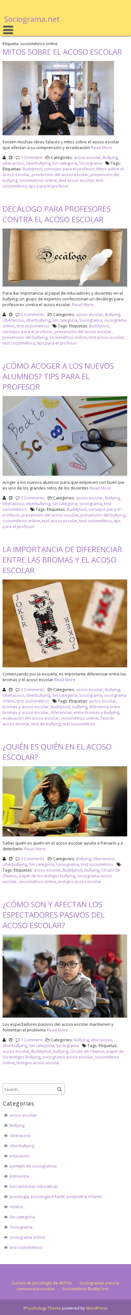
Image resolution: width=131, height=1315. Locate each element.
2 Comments (33, 314)
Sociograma (90, 163)
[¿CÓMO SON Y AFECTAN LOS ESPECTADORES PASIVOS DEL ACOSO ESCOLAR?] (65, 1017)
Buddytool (32, 169)
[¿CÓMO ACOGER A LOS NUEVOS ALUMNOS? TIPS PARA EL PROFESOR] (65, 475)
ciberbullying (38, 163)
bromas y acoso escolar (26, 706)
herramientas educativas (34, 1186)
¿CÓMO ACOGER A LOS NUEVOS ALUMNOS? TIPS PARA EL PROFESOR (58, 376)
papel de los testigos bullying (47, 876)
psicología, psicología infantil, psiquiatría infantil (55, 1196)
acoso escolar (87, 157)
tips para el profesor (49, 186)
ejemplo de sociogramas (33, 1166)
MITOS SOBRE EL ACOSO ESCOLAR (62, 51)
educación (20, 1156)
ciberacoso (13, 163)
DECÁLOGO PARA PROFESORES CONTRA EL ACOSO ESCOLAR (57, 213)
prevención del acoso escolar (59, 174)
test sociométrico (33, 326)
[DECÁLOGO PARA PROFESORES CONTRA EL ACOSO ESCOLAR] (65, 286)
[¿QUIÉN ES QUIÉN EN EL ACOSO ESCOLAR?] (65, 836)
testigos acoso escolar (79, 881)
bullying (79, 706)
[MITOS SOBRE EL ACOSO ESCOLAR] (59, 135)
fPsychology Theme (42, 1308)
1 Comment (31, 157)
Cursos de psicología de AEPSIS (42, 1283)
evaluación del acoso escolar (31, 718)
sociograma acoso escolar (67, 1057)
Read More (101, 147)
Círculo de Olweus (87, 1051)
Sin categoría (64, 163)
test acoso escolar (76, 180)
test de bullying (46, 724)
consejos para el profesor (69, 169)
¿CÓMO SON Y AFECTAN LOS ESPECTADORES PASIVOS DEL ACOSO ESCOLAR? (54, 914)
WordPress (97, 1308)
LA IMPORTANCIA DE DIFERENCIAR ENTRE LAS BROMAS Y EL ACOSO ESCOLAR (62, 559)
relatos (16, 1206)
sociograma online (27, 1237)
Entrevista (19, 1176)
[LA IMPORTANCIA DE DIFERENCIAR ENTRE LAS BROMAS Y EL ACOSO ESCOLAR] (65, 667)
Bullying (110, 157)
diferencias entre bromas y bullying (85, 712)
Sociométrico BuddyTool (85, 1288)
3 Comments (33, 689)
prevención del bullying (25, 337)
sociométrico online (38, 180)
